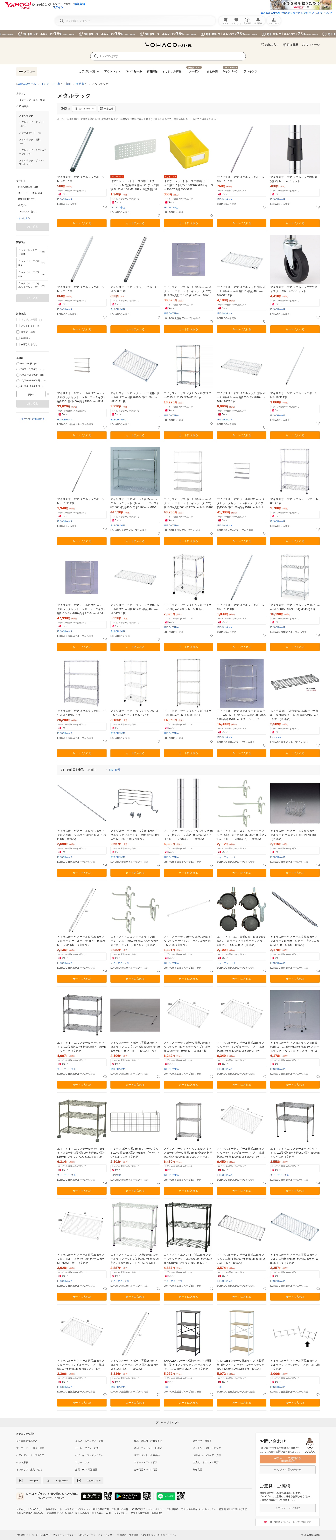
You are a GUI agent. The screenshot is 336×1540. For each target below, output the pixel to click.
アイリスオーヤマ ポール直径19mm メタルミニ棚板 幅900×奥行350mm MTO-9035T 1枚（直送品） (241, 1258)
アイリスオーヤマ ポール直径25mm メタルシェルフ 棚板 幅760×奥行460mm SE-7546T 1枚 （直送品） (81, 1258)
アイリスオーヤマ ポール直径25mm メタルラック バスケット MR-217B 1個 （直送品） (294, 835)
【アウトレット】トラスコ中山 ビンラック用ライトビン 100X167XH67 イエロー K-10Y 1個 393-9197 (188, 185)
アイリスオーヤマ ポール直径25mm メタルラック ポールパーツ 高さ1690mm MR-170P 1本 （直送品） (81, 940)
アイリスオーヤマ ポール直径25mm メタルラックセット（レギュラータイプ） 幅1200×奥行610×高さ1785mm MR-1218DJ (188, 291)
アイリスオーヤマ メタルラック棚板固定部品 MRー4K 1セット (293, 179)
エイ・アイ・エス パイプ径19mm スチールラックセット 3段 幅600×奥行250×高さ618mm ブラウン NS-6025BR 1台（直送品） (188, 1259)
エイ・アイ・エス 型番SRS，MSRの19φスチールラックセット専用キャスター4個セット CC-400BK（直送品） (241, 940)
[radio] (17, 363)
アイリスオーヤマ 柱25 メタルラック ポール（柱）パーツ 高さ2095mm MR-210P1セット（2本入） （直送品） (188, 835)
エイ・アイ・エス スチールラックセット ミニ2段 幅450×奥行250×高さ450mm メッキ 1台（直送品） (295, 1152)
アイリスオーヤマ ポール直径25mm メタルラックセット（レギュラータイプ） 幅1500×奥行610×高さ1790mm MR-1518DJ (81, 609)
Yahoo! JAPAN (270, 12)
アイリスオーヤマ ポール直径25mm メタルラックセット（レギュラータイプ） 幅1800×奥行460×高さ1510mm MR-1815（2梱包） (81, 397)
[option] (32, 187)
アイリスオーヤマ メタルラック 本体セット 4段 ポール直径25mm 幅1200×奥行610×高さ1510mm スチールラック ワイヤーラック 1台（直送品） (241, 715)
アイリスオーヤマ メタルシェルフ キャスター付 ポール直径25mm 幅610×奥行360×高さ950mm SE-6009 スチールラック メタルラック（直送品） (188, 1153)
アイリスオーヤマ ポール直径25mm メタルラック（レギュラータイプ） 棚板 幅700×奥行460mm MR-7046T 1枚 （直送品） (240, 1047)
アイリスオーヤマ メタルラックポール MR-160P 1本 (293, 395)
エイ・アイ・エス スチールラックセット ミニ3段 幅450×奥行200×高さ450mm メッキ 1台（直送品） (82, 1046)
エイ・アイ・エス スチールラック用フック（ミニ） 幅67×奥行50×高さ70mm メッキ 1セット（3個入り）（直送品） (134, 940)
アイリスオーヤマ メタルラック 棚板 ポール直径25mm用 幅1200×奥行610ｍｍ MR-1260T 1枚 (241, 397)
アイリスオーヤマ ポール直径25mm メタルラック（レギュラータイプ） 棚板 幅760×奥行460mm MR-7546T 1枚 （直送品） (240, 1153)
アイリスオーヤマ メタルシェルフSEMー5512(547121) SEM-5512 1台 (134, 713)
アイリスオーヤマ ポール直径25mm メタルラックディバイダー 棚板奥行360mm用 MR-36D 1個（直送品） (134, 835)
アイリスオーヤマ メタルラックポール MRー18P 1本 (80, 501)
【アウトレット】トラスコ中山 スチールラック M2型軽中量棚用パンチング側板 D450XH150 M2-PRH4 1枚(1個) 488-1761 (134, 185)
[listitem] (32, 100)
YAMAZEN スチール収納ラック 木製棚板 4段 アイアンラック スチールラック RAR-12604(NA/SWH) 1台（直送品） (240, 1364)
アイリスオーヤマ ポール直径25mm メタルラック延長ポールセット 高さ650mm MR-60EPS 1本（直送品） (294, 940)
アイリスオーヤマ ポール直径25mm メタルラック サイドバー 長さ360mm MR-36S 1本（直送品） (188, 940)
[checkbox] (17, 325)
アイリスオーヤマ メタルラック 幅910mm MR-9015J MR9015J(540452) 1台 (295, 607)
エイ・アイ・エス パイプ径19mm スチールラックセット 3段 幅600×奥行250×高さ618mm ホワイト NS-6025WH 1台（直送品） (134, 1259)
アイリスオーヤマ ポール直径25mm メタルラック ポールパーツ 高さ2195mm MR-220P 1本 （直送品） (134, 1364)
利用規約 (121, 1535)
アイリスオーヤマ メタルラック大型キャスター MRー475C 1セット (293, 289)
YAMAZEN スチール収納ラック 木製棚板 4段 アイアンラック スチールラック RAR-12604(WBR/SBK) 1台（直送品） (187, 1364)
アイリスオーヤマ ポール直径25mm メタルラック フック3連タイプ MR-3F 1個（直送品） (295, 1364)
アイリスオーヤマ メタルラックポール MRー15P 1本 (240, 607)
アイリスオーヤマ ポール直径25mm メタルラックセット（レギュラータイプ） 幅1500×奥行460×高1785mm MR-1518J (188, 503)
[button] (84, 109)
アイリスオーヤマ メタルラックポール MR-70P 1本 (80, 289)
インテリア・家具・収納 (56, 83)
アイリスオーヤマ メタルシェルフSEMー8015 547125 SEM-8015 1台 (187, 395)
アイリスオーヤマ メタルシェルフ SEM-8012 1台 (294, 501)
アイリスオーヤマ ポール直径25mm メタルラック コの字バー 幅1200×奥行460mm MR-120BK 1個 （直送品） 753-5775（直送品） (135, 1047)
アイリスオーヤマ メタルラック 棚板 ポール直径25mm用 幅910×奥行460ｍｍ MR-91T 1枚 (241, 291)
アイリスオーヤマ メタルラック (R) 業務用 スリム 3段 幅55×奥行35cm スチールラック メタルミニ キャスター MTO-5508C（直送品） (294, 1047)
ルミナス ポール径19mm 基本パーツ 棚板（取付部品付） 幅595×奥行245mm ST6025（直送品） (294, 715)
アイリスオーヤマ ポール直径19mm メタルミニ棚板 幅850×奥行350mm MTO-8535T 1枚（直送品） (294, 1258)
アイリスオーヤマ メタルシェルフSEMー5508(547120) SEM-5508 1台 (187, 607)
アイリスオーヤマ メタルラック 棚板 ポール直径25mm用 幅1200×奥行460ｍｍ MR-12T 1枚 (134, 609)
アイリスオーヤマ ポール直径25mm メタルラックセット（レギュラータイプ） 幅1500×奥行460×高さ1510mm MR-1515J (241, 503)
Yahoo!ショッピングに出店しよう (301, 12)
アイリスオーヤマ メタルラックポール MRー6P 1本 (240, 179)
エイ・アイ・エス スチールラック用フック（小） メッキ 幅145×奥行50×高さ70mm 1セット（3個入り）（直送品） (241, 835)
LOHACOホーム (26, 83)
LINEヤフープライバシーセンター (96, 1535)
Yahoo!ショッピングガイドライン (159, 1535)
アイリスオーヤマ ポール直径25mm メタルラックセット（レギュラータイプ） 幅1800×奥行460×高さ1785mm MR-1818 (135, 503)
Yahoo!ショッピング (27, 1535)
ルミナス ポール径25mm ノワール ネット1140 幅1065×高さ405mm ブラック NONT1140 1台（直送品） (134, 1152)
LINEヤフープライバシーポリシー (58, 1535)
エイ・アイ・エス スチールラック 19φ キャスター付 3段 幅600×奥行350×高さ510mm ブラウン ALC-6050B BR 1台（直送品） (81, 1153)
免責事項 (133, 1535)
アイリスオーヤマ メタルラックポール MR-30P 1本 (80, 179)
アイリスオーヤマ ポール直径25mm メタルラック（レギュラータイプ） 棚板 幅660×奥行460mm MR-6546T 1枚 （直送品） (187, 1047)
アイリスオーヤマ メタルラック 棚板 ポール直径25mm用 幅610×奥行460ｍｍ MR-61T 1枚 (134, 397)
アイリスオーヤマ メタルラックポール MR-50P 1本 (134, 289)
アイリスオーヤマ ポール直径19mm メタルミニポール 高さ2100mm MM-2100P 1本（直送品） (81, 835)
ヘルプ (328, 12)
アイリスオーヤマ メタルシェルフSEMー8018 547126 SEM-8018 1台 (187, 713)
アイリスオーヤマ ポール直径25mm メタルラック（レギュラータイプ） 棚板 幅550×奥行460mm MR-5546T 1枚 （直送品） (81, 1365)
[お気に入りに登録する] (105, 207)
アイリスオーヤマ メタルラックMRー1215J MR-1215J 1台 (81, 713)
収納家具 (81, 83)
